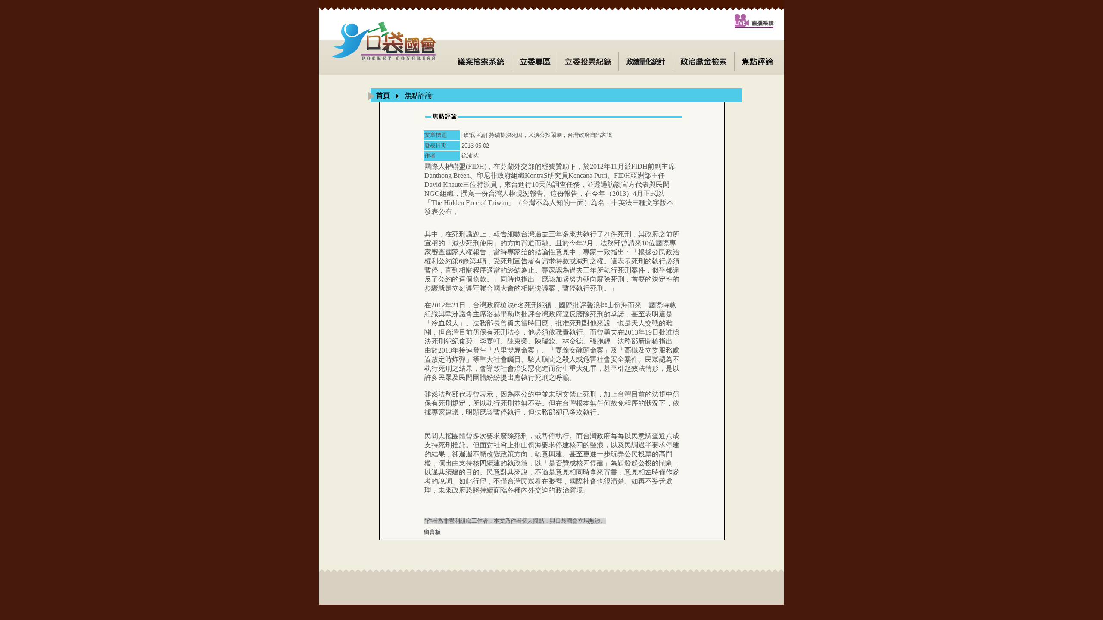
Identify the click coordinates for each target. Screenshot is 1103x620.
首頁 (383, 95)
